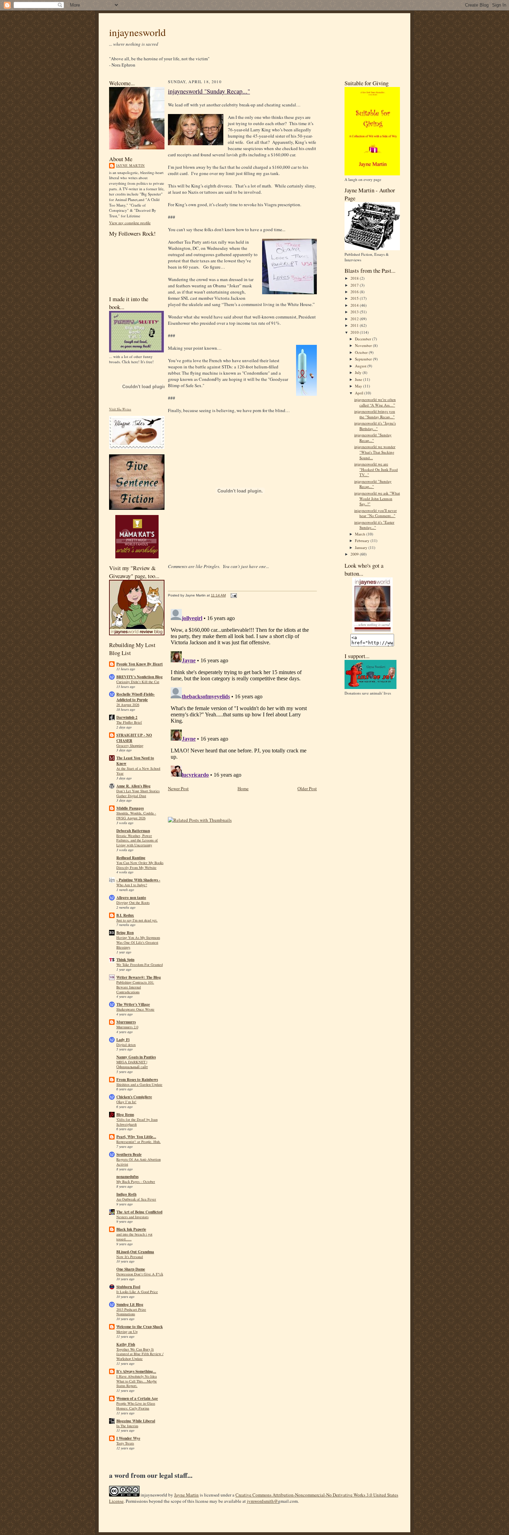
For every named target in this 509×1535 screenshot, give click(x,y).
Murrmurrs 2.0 (127, 1026)
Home (243, 788)
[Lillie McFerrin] (136, 508)
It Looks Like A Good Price (137, 1291)
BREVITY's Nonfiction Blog (139, 677)
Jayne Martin (130, 165)
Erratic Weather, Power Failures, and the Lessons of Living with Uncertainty (137, 840)
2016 (355, 291)
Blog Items (125, 1114)
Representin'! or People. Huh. (138, 1141)
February (362, 540)
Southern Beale (129, 1154)
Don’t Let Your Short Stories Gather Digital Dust (138, 793)
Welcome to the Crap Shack (139, 1326)
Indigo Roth (126, 1194)
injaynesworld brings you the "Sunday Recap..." (374, 414)
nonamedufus (127, 1176)
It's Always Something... (136, 1371)
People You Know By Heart (139, 664)
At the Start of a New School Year (138, 771)
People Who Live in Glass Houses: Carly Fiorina (135, 1406)
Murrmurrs (126, 1022)
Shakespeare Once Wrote (135, 1009)
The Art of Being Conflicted (139, 1212)
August (361, 365)
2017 (355, 285)
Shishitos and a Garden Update (139, 1084)
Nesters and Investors (132, 1216)
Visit (120, 409)
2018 (355, 278)
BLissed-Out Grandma (135, 1252)
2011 (355, 325)
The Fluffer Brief (129, 722)
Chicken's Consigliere (134, 1097)
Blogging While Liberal (135, 1421)
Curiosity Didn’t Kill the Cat (137, 681)
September (364, 358)
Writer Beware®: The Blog (138, 977)
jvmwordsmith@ (262, 1501)
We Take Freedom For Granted (139, 964)
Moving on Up (126, 1331)
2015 (355, 298)
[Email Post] (233, 595)
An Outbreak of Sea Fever (136, 1199)
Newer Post (178, 788)
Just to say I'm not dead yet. (137, 920)
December (363, 338)
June (359, 379)
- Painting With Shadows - (138, 880)
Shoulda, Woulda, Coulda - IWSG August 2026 (136, 815)
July (359, 372)
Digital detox (126, 1044)
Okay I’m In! (126, 1101)
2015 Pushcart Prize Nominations (131, 1312)
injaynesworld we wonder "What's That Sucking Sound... (374, 452)
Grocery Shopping (129, 745)
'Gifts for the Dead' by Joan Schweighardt (137, 1122)
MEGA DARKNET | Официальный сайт (132, 1064)
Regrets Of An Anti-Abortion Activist (138, 1162)
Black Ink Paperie (131, 1229)
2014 (355, 305)
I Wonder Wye (128, 1438)
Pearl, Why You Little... (136, 1137)
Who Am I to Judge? (131, 884)
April (359, 392)
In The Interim (127, 1425)
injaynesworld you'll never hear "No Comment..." (375, 513)
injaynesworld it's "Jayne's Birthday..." (375, 425)
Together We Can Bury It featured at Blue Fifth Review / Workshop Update (139, 1354)
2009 (355, 554)
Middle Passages (130, 808)
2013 (355, 311)
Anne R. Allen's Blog (133, 786)
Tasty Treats (125, 1443)
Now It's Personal (129, 1256)
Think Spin (125, 959)
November (364, 345)
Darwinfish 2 (126, 717)
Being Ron (125, 932)
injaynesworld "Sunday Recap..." (209, 91)
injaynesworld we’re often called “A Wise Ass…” (375, 402)
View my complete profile (130, 222)
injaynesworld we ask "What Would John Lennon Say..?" (377, 498)
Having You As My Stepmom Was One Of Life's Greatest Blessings (138, 942)
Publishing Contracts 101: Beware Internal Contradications (135, 987)
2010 (355, 332)
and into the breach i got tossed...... (134, 1236)
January (361, 547)
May (359, 386)
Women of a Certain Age (137, 1398)
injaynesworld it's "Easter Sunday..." (374, 525)
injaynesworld (137, 32)
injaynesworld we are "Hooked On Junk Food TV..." (376, 469)
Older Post (307, 788)
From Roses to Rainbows (137, 1079)
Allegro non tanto (131, 897)
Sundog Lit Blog (129, 1304)
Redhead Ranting (130, 858)
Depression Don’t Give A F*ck (139, 1274)
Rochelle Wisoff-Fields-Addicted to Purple (135, 697)
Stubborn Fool (128, 1287)
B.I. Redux (125, 915)
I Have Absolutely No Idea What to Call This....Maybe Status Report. (136, 1381)
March (360, 534)
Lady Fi (123, 1040)
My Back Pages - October (135, 1181)
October (362, 352)
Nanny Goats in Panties (136, 1057)
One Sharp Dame (130, 1269)
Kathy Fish (125, 1344)
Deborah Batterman (133, 831)
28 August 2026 (127, 704)
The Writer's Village (133, 1004)
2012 (355, 318)
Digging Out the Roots (133, 902)
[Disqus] (242, 692)
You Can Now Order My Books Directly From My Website (139, 865)
